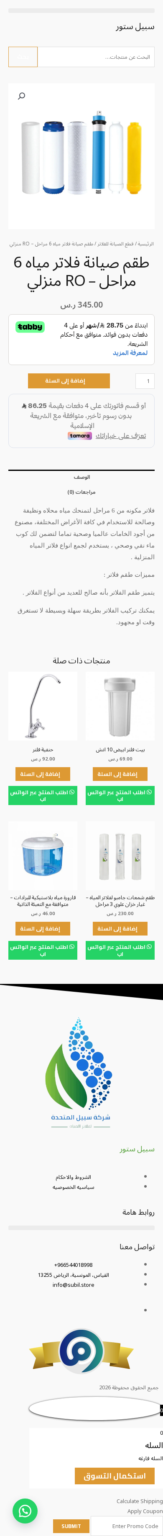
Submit (71, 1526)
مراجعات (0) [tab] (81, 492)
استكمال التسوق (115, 1476)
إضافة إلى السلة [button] (117, 774)
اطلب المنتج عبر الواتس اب (117, 795)
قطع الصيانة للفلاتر (115, 244)
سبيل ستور (135, 26)
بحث (23, 56)
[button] (81, 10)
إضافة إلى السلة (65, 380)
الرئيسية (146, 244)
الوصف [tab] (82, 477)
